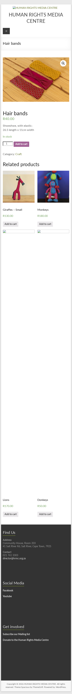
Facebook (8, 590)
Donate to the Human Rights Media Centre (26, 640)
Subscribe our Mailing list (16, 634)
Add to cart (21, 144)
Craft (18, 154)
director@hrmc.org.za (14, 558)
